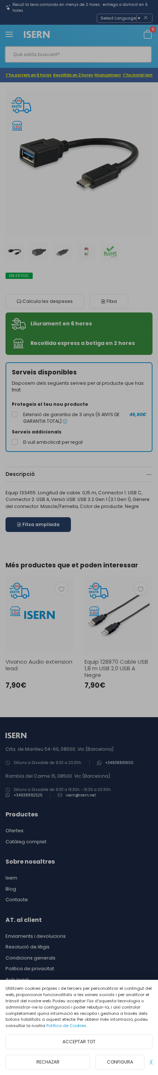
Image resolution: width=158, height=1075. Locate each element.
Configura (120, 1062)
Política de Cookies (66, 1026)
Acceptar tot (79, 1041)
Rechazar (48, 1062)
